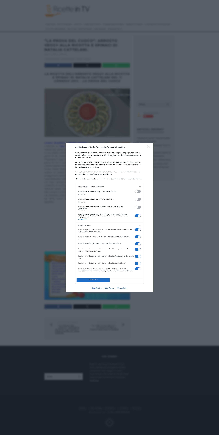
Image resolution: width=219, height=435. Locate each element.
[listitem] (109, 186)
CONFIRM (93, 280)
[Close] (149, 147)
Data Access (109, 288)
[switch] (138, 191)
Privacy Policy (122, 288)
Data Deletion (97, 288)
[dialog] (109, 217)
